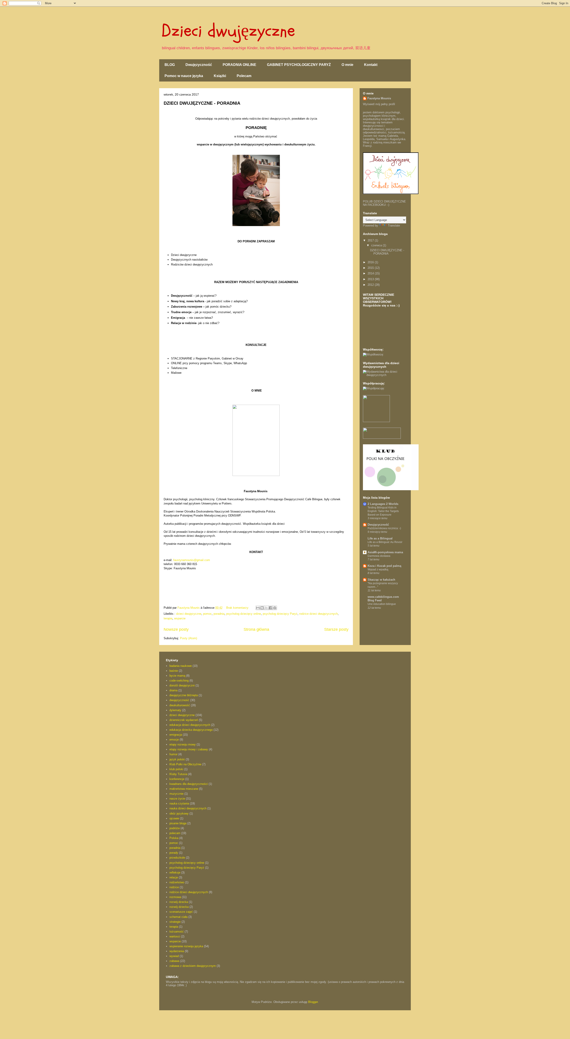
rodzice (174, 887)
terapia (168, 618)
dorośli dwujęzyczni (182, 685)
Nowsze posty (176, 629)
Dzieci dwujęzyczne (228, 30)
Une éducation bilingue (382, 604)
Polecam (244, 76)
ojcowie (174, 818)
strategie (175, 921)
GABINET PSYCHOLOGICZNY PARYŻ (299, 65)
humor (173, 754)
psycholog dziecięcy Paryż (280, 613)
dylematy (175, 710)
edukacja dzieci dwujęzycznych (189, 725)
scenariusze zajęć (181, 911)
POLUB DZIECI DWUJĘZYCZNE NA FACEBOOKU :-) (384, 203)
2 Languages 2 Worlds (383, 504)
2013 (371, 279)
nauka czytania (179, 803)
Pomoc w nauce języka (184, 76)
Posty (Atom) (188, 638)
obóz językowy (179, 813)
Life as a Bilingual (380, 538)
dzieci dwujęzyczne (188, 613)
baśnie (173, 670)
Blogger (313, 1002)
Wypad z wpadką (378, 569)
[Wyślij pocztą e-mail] (258, 608)
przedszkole (177, 857)
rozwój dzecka (178, 902)
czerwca (377, 245)
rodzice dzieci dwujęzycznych (318, 613)
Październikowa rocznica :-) (384, 528)
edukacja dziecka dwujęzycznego (191, 729)
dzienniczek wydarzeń (183, 720)
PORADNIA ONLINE (239, 65)
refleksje (174, 872)
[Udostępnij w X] (266, 608)
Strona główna (256, 629)
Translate (394, 225)
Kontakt (370, 65)
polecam (174, 833)
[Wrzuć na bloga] (262, 608)
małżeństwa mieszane (183, 788)
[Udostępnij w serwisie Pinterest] (275, 608)
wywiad (174, 956)
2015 (371, 267)
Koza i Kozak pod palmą (384, 565)
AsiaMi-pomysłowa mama (385, 552)
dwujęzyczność (179, 700)
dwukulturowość (179, 705)
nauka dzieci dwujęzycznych (187, 808)
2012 (371, 284)
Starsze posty (336, 629)
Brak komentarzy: (238, 607)
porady (173, 852)
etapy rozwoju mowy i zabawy (188, 749)
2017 (371, 240)
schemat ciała (178, 917)
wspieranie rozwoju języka (186, 946)
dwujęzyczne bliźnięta (183, 695)
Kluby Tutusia (178, 774)
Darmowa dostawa (379, 555)
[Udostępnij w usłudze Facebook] (270, 608)
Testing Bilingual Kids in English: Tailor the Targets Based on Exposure (383, 511)
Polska (173, 838)
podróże (174, 828)
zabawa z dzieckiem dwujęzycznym (192, 966)
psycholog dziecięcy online (243, 613)
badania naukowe (180, 665)
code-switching (179, 680)
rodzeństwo (176, 882)
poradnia (219, 613)
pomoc (207, 613)
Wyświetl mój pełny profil (379, 104)
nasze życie (177, 798)
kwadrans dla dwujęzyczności (188, 784)
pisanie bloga (177, 823)
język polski (177, 759)
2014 (371, 273)
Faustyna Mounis (379, 98)
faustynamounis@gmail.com (191, 560)
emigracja (175, 734)
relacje (173, 877)
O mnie (347, 65)
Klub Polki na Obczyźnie (185, 764)
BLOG (170, 65)
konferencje (176, 779)
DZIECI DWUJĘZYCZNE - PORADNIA (202, 103)
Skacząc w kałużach (381, 579)
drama (173, 690)
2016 (371, 262)
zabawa (174, 961)
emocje (174, 739)
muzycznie (176, 793)
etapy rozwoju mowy (182, 744)
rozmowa (175, 897)
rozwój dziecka (179, 906)
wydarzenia (176, 951)
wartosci (174, 936)
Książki (220, 76)
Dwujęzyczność (198, 65)
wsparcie (179, 618)
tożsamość (176, 931)
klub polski (176, 769)
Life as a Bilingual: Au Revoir (385, 542)
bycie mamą (177, 675)
